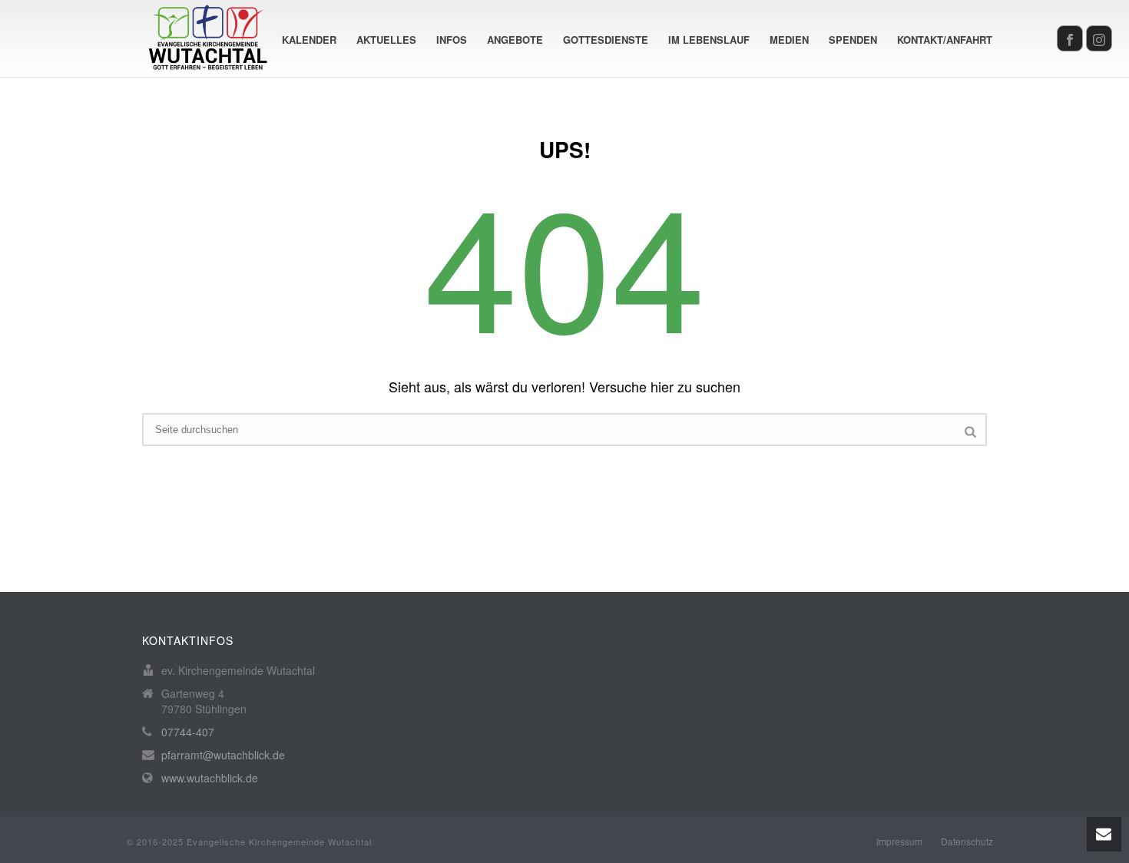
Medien (789, 39)
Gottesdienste (605, 39)
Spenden (853, 39)
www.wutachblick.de (209, 778)
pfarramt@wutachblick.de (223, 755)
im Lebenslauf (709, 39)
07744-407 (187, 732)
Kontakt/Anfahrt (944, 39)
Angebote (515, 39)
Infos (451, 39)
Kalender (309, 39)
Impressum (899, 841)
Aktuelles (386, 39)
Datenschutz (967, 841)
